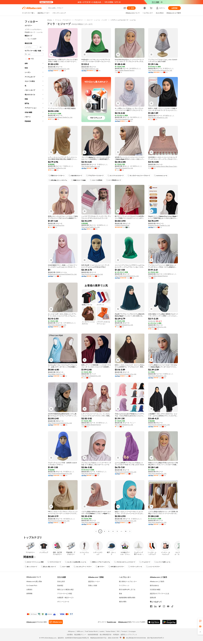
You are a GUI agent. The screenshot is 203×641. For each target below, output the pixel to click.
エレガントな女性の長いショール (76, 562)
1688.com (80, 631)
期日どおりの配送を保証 (65, 589)
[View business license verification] (121, 638)
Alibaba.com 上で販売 (157, 581)
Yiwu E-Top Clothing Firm (56, 225)
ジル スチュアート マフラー (84, 566)
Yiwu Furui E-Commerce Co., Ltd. (58, 68)
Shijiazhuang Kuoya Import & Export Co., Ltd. (62, 274)
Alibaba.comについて (33, 577)
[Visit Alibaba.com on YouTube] (168, 606)
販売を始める (154, 585)
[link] (200, 621)
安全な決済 (61, 581)
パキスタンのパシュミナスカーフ (125, 562)
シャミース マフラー (154, 566)
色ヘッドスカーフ (32, 566)
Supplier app (111, 622)
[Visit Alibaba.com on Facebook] (151, 606)
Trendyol (124, 631)
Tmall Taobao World (91, 631)
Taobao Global (110, 631)
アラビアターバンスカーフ (96, 175)
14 (125, 531)
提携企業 (153, 597)
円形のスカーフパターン (58, 175)
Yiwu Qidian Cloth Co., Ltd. (89, 68)
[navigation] (34, 276)
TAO (118, 631)
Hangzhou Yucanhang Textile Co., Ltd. (60, 117)
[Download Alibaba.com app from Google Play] (169, 622)
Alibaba (49, 20)
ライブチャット (124, 585)
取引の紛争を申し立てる (127, 589)
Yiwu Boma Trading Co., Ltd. (57, 168)
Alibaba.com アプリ (125, 622)
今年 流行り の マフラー (117, 566)
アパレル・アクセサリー (63, 20)
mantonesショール (161, 175)
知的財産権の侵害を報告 (127, 597)
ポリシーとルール (63, 601)
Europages (132, 631)
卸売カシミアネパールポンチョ (101, 562)
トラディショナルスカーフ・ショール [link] (123, 20)
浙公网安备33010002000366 (136, 638)
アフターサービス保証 (64, 593)
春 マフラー (101, 566)
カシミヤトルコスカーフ (117, 175)
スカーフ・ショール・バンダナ (97, 20)
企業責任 (29, 589)
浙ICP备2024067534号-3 (155, 638)
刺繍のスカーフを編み (79, 180)
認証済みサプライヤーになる (159, 593)
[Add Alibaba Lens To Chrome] (56, 622)
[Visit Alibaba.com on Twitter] (159, 606)
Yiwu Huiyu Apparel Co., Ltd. (124, 119)
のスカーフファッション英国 (35, 562)
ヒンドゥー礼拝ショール (163, 562)
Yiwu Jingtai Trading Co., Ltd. (90, 166)
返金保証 (60, 585)
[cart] (151, 8)
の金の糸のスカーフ (76, 175)
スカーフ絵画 (66, 566)
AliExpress (71, 631)
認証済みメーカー (94, 581)
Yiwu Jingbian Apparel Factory (124, 70)
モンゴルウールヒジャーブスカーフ (140, 175)
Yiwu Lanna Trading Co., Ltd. (90, 227)
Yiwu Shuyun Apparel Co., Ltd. (158, 117)
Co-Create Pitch (31, 585)
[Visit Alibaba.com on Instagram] (164, 606)
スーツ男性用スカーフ (114, 180)
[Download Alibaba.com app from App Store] (153, 622)
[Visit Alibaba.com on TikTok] (172, 606)
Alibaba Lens (30, 622)
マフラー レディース (136, 566)
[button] (124, 8)
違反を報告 (122, 601)
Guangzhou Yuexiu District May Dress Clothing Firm (163, 166)
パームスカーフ (145, 562)
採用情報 (29, 593)
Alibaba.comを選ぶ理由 (34, 581)
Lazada (101, 631)
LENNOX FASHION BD (122, 225)
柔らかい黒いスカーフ (49, 566)
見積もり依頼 (92, 585)
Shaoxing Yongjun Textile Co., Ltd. (159, 225)
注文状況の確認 (155, 589)
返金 (120, 593)
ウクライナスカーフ (55, 562)
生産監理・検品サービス (65, 597)
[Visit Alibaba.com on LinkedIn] (155, 606)
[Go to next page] (130, 531)
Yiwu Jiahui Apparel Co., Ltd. (124, 168)
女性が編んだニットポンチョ (59, 180)
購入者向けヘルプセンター (128, 581)
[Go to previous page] (96, 531)
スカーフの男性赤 (97, 180)
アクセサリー (79, 20)
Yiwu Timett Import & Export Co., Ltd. (160, 70)
